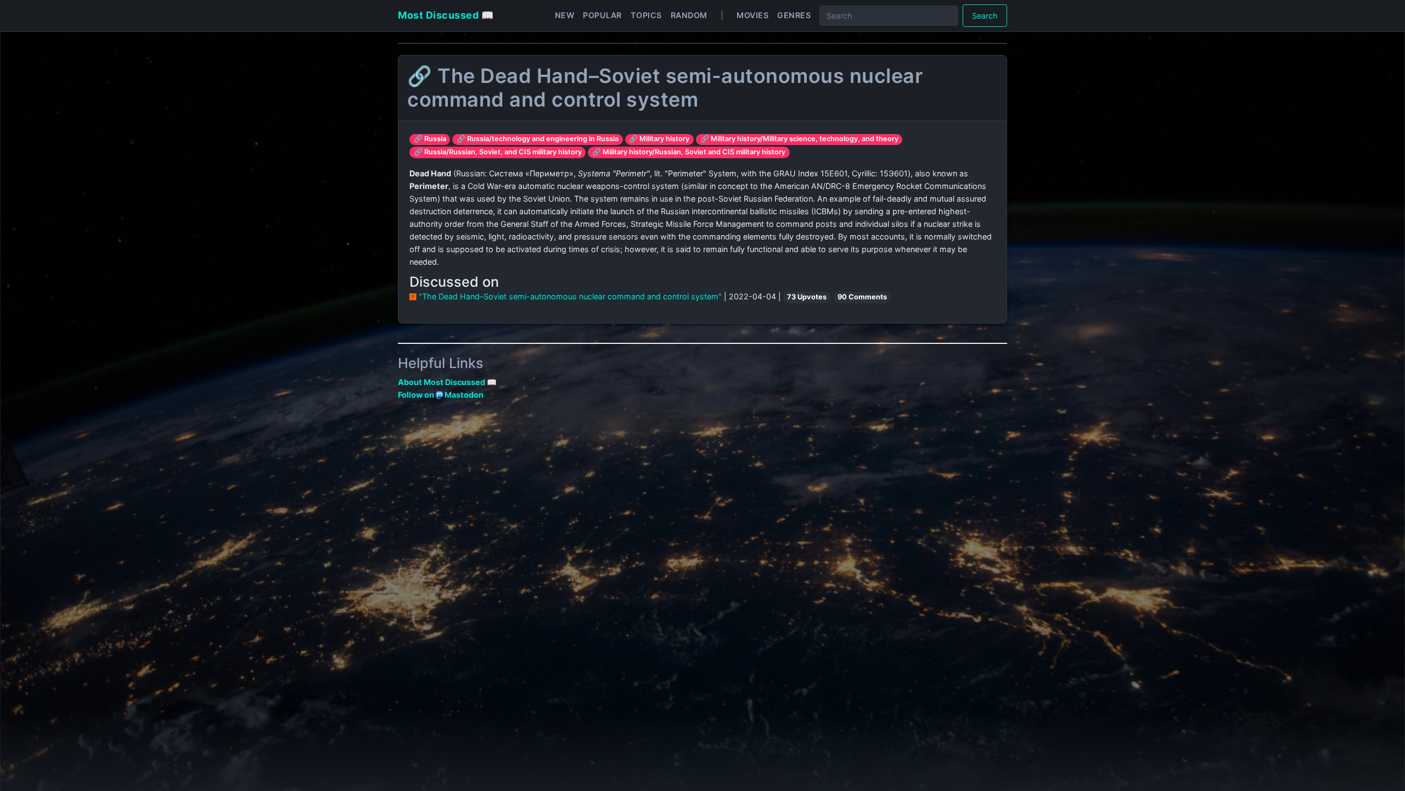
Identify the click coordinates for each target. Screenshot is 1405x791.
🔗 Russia (430, 139)
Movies (752, 15)
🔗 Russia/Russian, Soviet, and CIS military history (498, 152)
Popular (602, 15)
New (565, 15)
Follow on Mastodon (441, 394)
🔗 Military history (659, 139)
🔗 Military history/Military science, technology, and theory (799, 139)
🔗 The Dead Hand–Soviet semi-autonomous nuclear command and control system (665, 88)
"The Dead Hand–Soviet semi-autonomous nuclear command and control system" (570, 296)
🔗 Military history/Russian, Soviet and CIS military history (688, 152)
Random (689, 15)
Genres (794, 15)
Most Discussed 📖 (445, 15)
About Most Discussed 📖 (447, 382)
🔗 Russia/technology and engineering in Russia (538, 139)
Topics (646, 15)
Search (985, 15)
